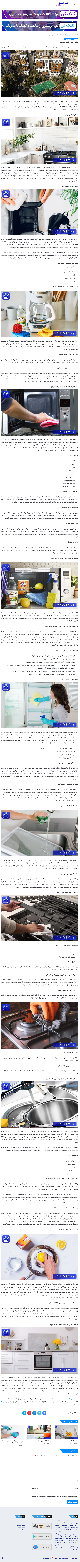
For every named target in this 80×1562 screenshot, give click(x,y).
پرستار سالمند (21, 1525)
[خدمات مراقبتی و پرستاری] (39, 26)
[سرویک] (63, 4)
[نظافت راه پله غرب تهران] (66, 1432)
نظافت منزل (22, 1521)
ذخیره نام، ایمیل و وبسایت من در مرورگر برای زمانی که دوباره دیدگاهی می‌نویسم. (54, 1496)
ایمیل (76, 1488)
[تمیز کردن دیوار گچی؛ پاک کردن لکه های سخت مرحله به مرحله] (12, 1432)
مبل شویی (22, 1530)
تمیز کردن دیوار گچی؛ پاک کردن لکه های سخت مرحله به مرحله (12, 1442)
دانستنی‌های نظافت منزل (66, 35)
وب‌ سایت (35, 1488)
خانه (75, 35)
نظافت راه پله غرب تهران (71, 1441)
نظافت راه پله (21, 1534)
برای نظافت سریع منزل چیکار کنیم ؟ (40, 1441)
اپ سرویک (4, 1402)
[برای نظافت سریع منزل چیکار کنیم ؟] (39, 1432)
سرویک (70, 1399)
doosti (75, 47)
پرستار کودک (21, 1527)
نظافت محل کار (21, 1523)
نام (77, 1481)
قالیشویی (22, 1532)
